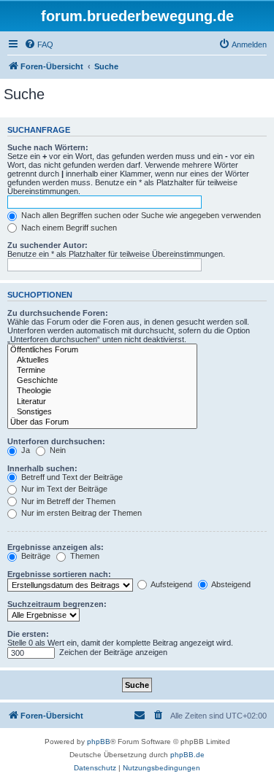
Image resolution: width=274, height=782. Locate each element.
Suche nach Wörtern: (47, 147)
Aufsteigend (170, 584)
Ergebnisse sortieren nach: (59, 574)
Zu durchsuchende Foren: (57, 313)
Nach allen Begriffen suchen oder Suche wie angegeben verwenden (140, 215)
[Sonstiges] (102, 412)
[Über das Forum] (102, 422)
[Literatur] (102, 402)
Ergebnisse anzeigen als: (55, 547)
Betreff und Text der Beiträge (71, 477)
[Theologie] (102, 391)
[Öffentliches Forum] (102, 350)
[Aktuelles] (102, 360)
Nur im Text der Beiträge (63, 488)
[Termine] (102, 370)
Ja (24, 450)
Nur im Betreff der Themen (67, 501)
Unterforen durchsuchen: (56, 441)
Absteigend (230, 584)
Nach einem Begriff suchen (68, 227)
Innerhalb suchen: (42, 468)
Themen (83, 555)
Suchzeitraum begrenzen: (57, 604)
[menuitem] (38, 44)
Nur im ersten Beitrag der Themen (80, 512)
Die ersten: (28, 634)
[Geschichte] (102, 381)
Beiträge (34, 555)
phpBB (98, 742)
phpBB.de (187, 755)
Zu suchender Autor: (47, 245)
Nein (56, 450)
